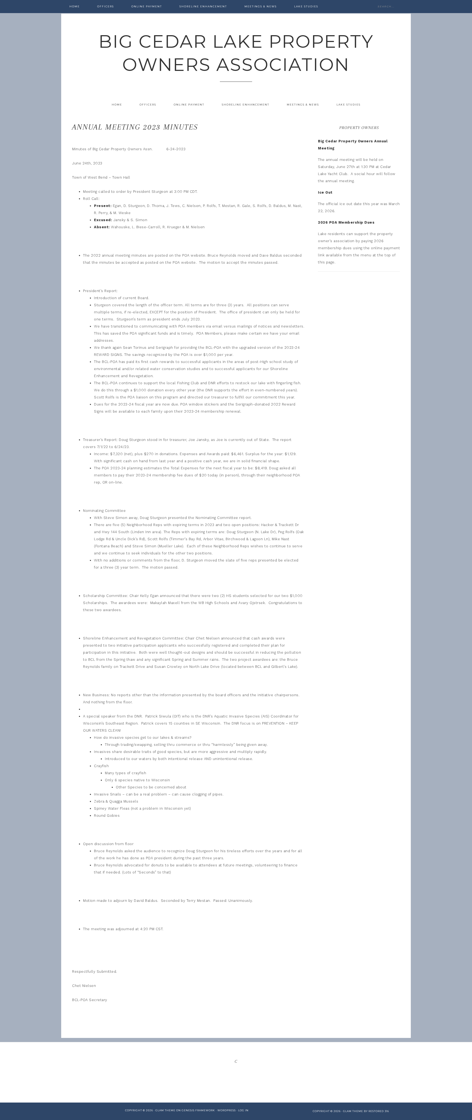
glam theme (353, 1111)
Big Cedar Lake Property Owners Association (236, 53)
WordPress (226, 1110)
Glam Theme (165, 1110)
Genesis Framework (198, 1110)
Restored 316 (378, 1111)
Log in (243, 1110)
